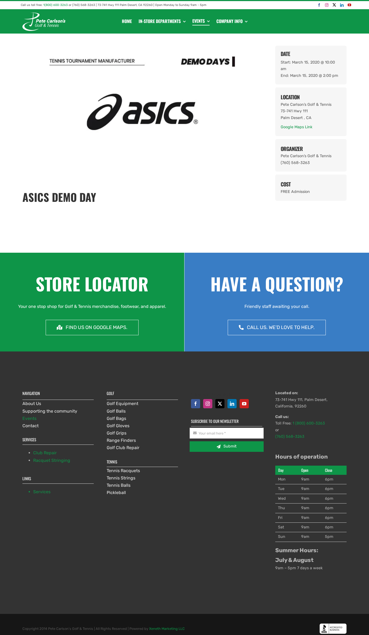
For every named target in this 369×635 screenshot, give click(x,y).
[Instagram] (326, 5)
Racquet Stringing (51, 460)
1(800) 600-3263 (55, 5)
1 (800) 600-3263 (309, 423)
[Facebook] (319, 5)
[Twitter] (334, 5)
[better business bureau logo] (333, 625)
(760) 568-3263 (289, 436)
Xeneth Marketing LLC (167, 629)
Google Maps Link (296, 127)
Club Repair (45, 452)
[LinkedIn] (342, 5)
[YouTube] (349, 5)
